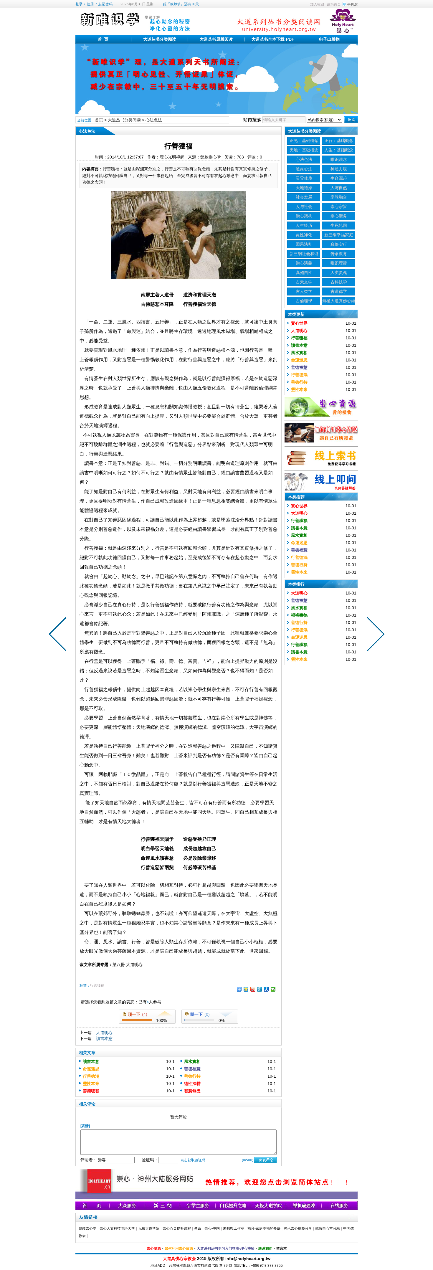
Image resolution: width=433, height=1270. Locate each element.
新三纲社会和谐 (304, 253)
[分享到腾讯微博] (259, 989)
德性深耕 (192, 1083)
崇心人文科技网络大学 (117, 1228)
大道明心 (104, 1032)
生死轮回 (338, 225)
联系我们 (265, 1248)
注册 (90, 4)
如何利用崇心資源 (179, 1248)
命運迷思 (91, 1068)
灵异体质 (304, 178)
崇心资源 (154, 1248)
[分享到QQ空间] (246, 989)
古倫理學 (304, 300)
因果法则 (304, 244)
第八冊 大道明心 (128, 964)
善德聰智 (91, 1091)
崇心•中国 (212, 1228)
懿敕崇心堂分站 (327, 1228)
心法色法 (154, 120)
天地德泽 (304, 187)
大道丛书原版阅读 (216, 39)
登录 (78, 4)
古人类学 (304, 291)
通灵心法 (304, 168)
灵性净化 (304, 234)
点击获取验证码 (193, 1160)
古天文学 (304, 282)
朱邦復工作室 (233, 1228)
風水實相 (192, 1061)
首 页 (103, 39)
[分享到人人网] (266, 989)
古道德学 (338, 291)
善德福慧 (192, 1068)
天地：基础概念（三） (304, 151)
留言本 (281, 1248)
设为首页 (334, 4)
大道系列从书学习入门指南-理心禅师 (225, 1248)
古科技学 (338, 282)
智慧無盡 (192, 1091)
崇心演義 (304, 263)
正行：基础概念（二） (338, 141)
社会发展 (304, 197)
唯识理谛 (338, 263)
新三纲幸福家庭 (338, 234)
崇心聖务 (338, 216)
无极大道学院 (148, 1228)
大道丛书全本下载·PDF (273, 39)
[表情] (85, 1126)
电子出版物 (329, 39)
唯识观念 (338, 159)
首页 (99, 120)
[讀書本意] (59, 635)
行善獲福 (97, 985)
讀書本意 (104, 1038)
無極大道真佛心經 (338, 300)
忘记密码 (105, 4)
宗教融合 (338, 197)
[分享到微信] (273, 989)
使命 (197, 1228)
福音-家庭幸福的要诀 (263, 1228)
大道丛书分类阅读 (159, 39)
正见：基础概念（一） (304, 141)
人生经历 (304, 225)
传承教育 (338, 253)
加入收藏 (317, 4)
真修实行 (338, 244)
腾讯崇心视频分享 (298, 1228)
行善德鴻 (91, 1076)
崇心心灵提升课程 (177, 1228)
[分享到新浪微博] (252, 989)
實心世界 (299, 323)
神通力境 (338, 168)
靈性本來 (91, 1083)
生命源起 (338, 178)
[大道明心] (374, 635)
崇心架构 (304, 216)
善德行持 (192, 1076)
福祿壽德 (299, 615)
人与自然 (338, 187)
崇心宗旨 (338, 206)
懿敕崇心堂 (87, 1228)
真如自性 (304, 272)
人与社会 (304, 206)
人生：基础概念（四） (338, 151)
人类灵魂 (338, 272)
